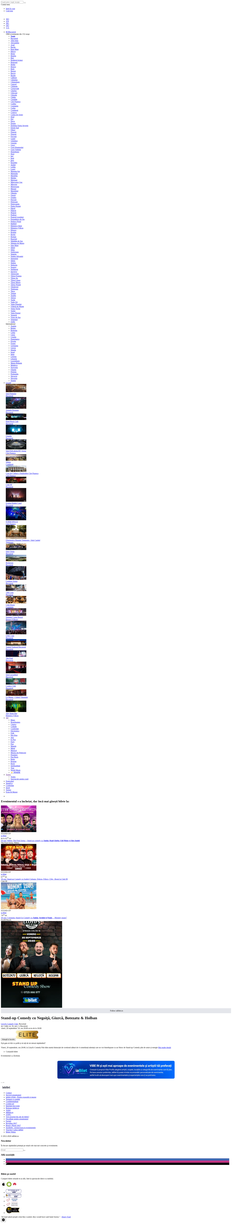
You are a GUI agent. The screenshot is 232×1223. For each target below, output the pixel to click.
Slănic (13, 261)
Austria (13, 326)
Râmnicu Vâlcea (17, 228)
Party (13, 742)
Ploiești (13, 213)
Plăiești (13, 211)
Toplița (13, 296)
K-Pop (13, 740)
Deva (13, 121)
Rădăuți (14, 224)
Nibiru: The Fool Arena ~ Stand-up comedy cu (40, 841)
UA (7, 28)
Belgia (13, 328)
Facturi (8, 1121)
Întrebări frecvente (13, 1106)
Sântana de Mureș (17, 243)
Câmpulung (15, 82)
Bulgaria (14, 330)
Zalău (13, 322)
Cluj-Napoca (15, 102)
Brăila (13, 65)
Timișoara (14, 289)
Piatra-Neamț (16, 206)
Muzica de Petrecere (18, 753)
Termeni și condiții (13, 1099)
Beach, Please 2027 (13, 1125)
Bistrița (13, 56)
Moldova (14, 365)
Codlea (13, 104)
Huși (12, 154)
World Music (16, 770)
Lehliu (13, 167)
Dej (12, 119)
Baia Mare (15, 49)
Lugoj (13, 169)
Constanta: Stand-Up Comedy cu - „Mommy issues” (34, 918)
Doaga (13, 123)
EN (7, 21)
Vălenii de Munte (17, 306)
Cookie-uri (10, 1104)
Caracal (13, 84)
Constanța (14, 106)
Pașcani (13, 200)
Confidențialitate (12, 1101)
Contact (9, 1093)
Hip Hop (14, 735)
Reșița (13, 235)
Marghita (14, 176)
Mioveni (14, 184)
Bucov (13, 73)
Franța (13, 343)
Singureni (14, 259)
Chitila (13, 97)
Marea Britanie (16, 363)
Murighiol (14, 191)
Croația (13, 337)
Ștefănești (14, 269)
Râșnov (13, 230)
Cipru (13, 335)
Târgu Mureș (16, 282)
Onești (13, 195)
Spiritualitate (15, 766)
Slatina (13, 263)
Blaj (12, 58)
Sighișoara (15, 252)
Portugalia (14, 374)
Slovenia (14, 378)
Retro (13, 759)
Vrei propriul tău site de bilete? (17, 1117)
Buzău (13, 75)
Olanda (13, 370)
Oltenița (14, 193)
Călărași (14, 78)
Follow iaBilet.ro (116, 1011)
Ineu (12, 160)
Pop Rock (14, 757)
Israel (13, 352)
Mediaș (13, 178)
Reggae (13, 761)
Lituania (14, 359)
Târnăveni (14, 287)
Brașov (13, 67)
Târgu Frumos (16, 276)
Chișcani (14, 93)
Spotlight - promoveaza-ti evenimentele (21, 1128)
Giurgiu (14, 143)
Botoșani (14, 62)
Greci (13, 145)
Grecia (13, 348)
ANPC (8, 1115)
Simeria (13, 254)
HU (7, 26)
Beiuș (13, 54)
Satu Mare (14, 245)
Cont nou (9, 11)
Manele (13, 746)
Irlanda (13, 350)
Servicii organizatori (13, 1095)
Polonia (13, 372)
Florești (13, 132)
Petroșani (14, 202)
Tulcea (13, 298)
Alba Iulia (14, 41)
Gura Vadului (16, 150)
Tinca (13, 291)
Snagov (13, 267)
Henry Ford (66, 1217)
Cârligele (14, 86)
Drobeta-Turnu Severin (19, 126)
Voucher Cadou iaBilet (14, 1130)
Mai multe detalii (164, 1047)
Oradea (13, 197)
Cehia (13, 333)
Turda (13, 300)
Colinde (14, 727)
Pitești (13, 208)
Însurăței (14, 163)
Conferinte (15, 729)
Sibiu (13, 250)
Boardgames (15, 722)
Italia (12, 354)
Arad (12, 45)
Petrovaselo (15, 204)
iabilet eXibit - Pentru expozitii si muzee (21, 1097)
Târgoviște (15, 274)
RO (7, 19)
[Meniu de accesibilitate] (3, 1220)
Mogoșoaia (15, 187)
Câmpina (14, 80)
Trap (12, 768)
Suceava (14, 272)
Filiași (13, 130)
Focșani (14, 136)
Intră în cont (10, 9)
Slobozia (14, 265)
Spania (13, 381)
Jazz (12, 737)
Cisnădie (14, 99)
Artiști (8, 1110)
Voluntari (14, 320)
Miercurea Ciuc (16, 182)
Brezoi (13, 71)
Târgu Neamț (16, 285)
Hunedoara (15, 152)
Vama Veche (15, 309)
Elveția (13, 341)
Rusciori (14, 239)
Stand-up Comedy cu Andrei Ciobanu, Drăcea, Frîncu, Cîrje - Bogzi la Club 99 (34, 879)
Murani (13, 189)
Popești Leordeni (17, 217)
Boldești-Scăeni (17, 60)
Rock (13, 764)
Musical (14, 751)
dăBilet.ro (9, 1112)
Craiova (14, 113)
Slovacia (14, 376)
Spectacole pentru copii (19, 779)
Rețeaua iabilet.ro (12, 1108)
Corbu (13, 108)
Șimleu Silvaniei (17, 256)
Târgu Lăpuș (15, 280)
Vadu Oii (14, 302)
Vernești (14, 315)
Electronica (15, 731)
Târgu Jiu (14, 278)
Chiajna (14, 91)
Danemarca (15, 339)
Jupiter (13, 165)
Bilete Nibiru (11, 1132)
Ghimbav (14, 141)
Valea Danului (16, 304)
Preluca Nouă (16, 221)
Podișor (13, 215)
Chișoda (14, 95)
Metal (13, 748)
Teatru (13, 777)
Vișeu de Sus (16, 317)
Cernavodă (15, 89)
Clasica (13, 724)
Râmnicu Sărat (16, 226)
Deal (12, 117)
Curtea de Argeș (17, 115)
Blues (13, 720)
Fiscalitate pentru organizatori (17, 1119)
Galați (13, 139)
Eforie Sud (15, 128)
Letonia (13, 357)
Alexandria (15, 43)
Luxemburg (15, 361)
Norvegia (14, 367)
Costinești (14, 110)
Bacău (13, 47)
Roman (13, 237)
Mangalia (14, 174)
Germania (14, 346)
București (14, 38)
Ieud (12, 158)
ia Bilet (3, 836)
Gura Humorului (17, 147)
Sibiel (13, 248)
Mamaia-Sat (15, 171)
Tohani (13, 293)
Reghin (13, 232)
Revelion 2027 (11, 1123)
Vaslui (13, 311)
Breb (12, 69)
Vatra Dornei (15, 313)
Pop (12, 744)
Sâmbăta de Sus (17, 241)
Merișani (14, 180)
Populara (14, 755)
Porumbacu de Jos (18, 219)
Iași (12, 156)
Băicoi (13, 51)
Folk (12, 733)
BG (7, 23)
